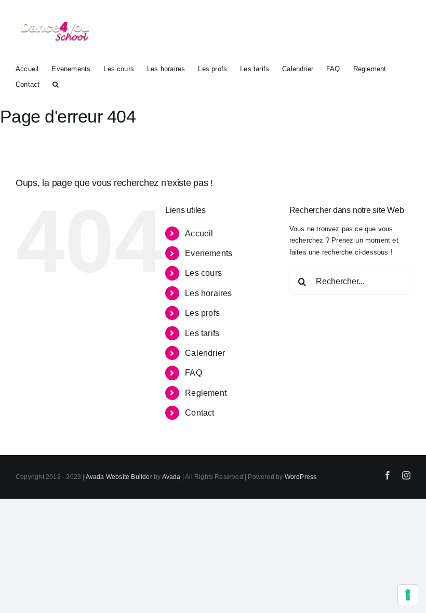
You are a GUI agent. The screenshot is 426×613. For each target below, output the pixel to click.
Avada (171, 477)
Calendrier (205, 353)
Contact (199, 412)
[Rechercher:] (349, 281)
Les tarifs (202, 333)
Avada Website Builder (119, 477)
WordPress (301, 477)
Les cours (203, 273)
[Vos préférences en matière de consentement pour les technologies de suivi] (408, 595)
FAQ (193, 372)
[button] (55, 83)
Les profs (202, 313)
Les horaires (208, 293)
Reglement (206, 393)
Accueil (199, 233)
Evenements (208, 253)
